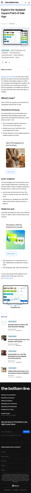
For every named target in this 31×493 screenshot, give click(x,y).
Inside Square (5, 50)
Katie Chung (13, 329)
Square (12, 375)
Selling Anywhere (6, 400)
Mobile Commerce (18, 55)
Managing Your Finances (9, 403)
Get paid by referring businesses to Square (14, 226)
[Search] (25, 3)
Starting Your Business (8, 395)
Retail (17, 57)
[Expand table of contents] (29, 69)
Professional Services (8, 57)
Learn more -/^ (11, 172)
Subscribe (26, 431)
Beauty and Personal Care (18, 50)
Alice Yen (12, 360)
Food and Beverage (15, 52)
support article (8, 278)
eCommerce (5, 52)
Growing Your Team (7, 409)
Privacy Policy (11, 435)
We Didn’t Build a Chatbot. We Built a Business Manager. (18, 326)
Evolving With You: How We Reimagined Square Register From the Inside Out (17, 356)
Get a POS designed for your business (15, 144)
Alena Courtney (14, 344)
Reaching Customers (7, 398)
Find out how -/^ (11, 253)
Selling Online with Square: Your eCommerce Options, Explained (18, 372)
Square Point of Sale (7, 76)
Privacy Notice (15, 489)
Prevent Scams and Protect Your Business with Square (19, 340)
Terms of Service (23, 489)
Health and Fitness (7, 55)
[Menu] (29, 3)
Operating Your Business (9, 406)
